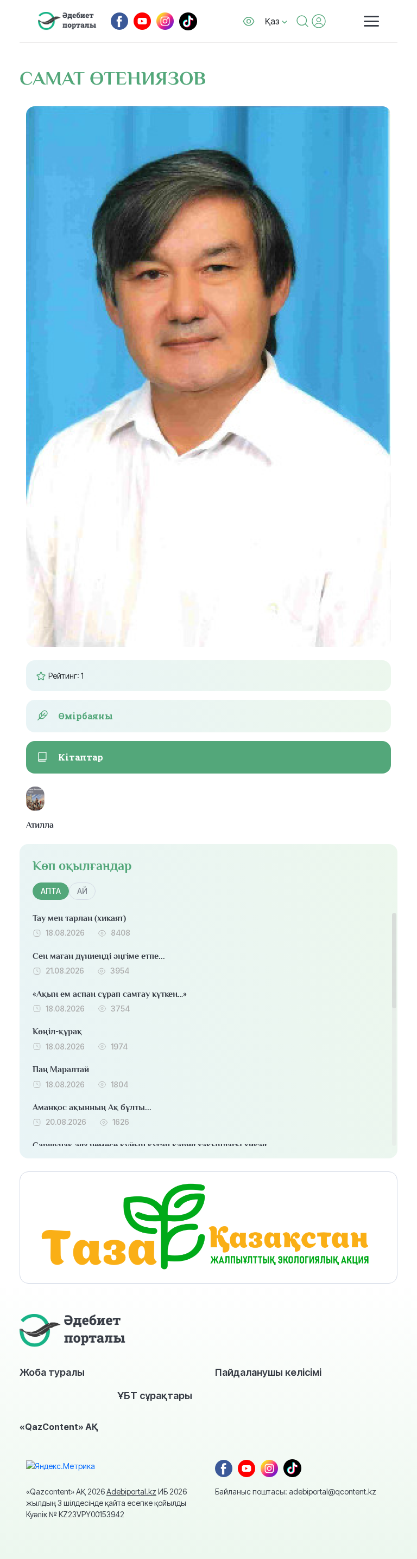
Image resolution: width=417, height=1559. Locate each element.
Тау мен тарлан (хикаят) (79, 918)
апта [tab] (51, 891)
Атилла (35, 825)
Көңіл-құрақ (57, 1031)
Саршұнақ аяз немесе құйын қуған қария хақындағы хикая (150, 1145)
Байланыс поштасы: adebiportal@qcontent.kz (295, 1491)
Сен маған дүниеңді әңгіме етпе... (99, 956)
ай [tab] (82, 891)
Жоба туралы (52, 1372)
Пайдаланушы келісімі (268, 1372)
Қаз (273, 21)
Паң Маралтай (61, 1069)
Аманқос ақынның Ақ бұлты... (92, 1107)
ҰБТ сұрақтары (154, 1395)
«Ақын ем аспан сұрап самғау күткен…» (110, 994)
